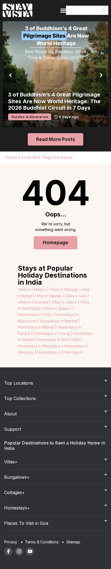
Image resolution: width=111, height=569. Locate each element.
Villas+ (11, 461)
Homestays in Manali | (37, 327)
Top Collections (20, 398)
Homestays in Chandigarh (59, 352)
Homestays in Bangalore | (41, 346)
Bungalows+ (17, 477)
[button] (10, 75)
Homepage (55, 242)
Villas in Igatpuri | (59, 308)
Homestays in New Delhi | (59, 339)
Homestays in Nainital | (60, 321)
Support (12, 429)
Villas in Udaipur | (34, 289)
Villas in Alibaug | (65, 289)
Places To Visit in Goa (26, 523)
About (10, 413)
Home (11, 157)
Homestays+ (17, 508)
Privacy (10, 542)
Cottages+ (14, 492)
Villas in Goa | (77, 296)
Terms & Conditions (42, 542)
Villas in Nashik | (50, 296)
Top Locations (18, 383)
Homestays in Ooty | (36, 314)
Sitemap (73, 542)
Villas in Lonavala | (34, 302)
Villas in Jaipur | (65, 302)
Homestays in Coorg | (53, 333)
